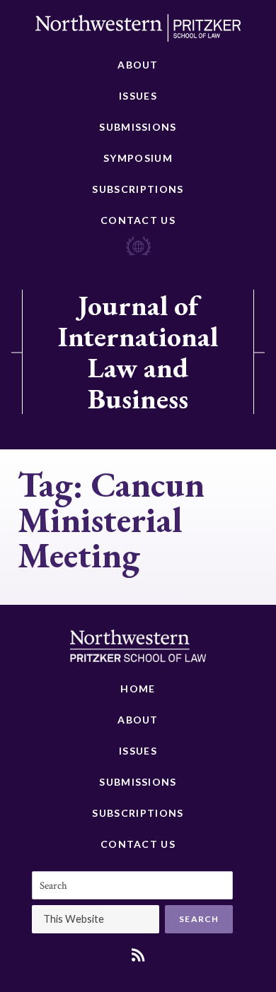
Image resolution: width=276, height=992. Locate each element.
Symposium (138, 158)
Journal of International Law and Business (138, 352)
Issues (138, 96)
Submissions (137, 127)
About (138, 65)
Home (137, 689)
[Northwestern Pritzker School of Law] (138, 31)
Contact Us (138, 220)
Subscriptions (137, 189)
